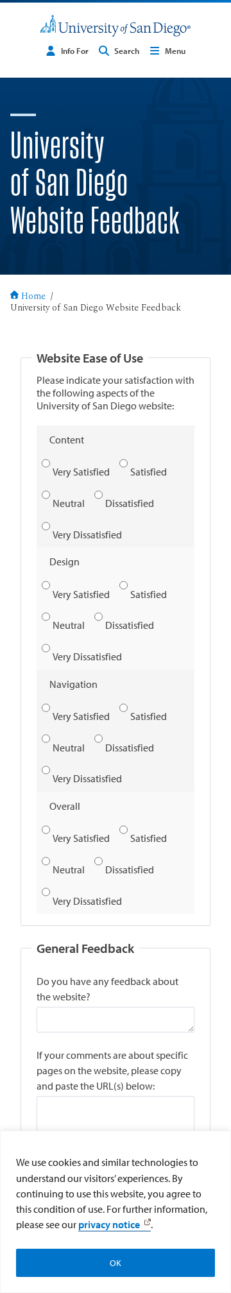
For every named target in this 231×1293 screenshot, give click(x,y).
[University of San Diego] (115, 25)
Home (33, 297)
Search (126, 51)
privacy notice (109, 1224)
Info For (75, 51)
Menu (175, 51)
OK (115, 1263)
